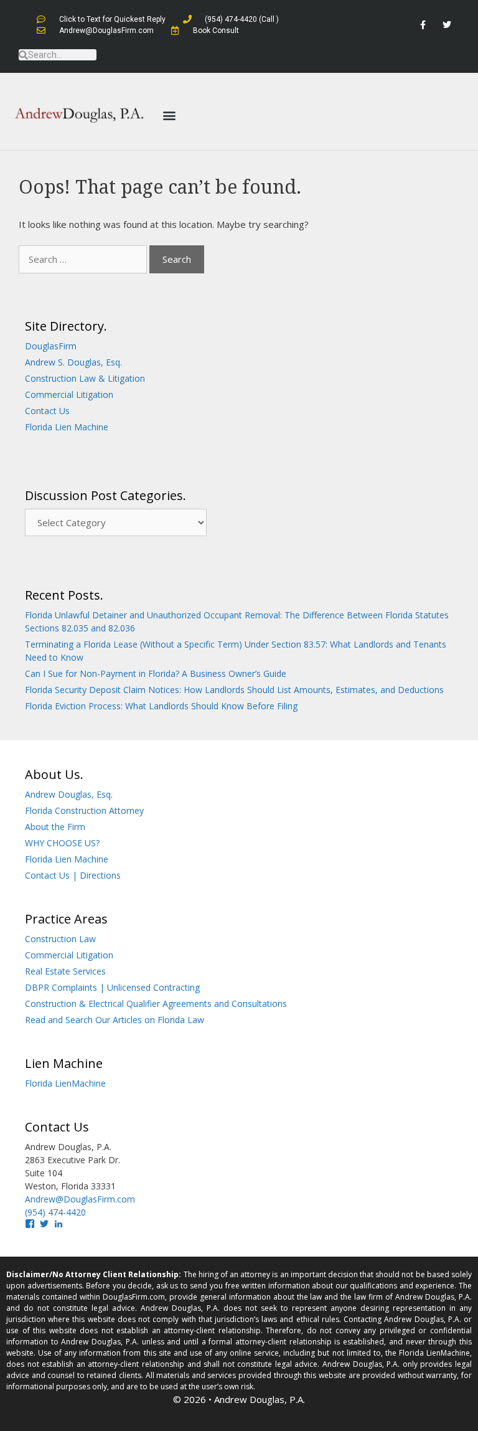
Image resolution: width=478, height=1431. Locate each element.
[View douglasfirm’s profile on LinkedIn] (58, 1224)
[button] (169, 115)
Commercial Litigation (69, 394)
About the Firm (55, 827)
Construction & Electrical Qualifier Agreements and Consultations (156, 1003)
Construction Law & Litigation (85, 378)
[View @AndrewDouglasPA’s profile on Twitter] (44, 1224)
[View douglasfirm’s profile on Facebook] (30, 1224)
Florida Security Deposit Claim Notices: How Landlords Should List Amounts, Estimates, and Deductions (234, 690)
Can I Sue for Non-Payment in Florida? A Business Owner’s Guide (155, 673)
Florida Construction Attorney (84, 810)
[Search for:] (84, 259)
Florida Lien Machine (66, 427)
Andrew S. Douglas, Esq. (73, 362)
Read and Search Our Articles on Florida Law (114, 1020)
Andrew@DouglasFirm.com (80, 1199)
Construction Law (60, 939)
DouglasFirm (51, 346)
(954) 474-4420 (55, 1212)
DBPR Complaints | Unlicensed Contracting (112, 987)
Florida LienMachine (65, 1083)
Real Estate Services (65, 971)
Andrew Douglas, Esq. (69, 794)
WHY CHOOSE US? (62, 843)
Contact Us (47, 411)
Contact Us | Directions (73, 875)
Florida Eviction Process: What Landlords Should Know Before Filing (161, 706)
